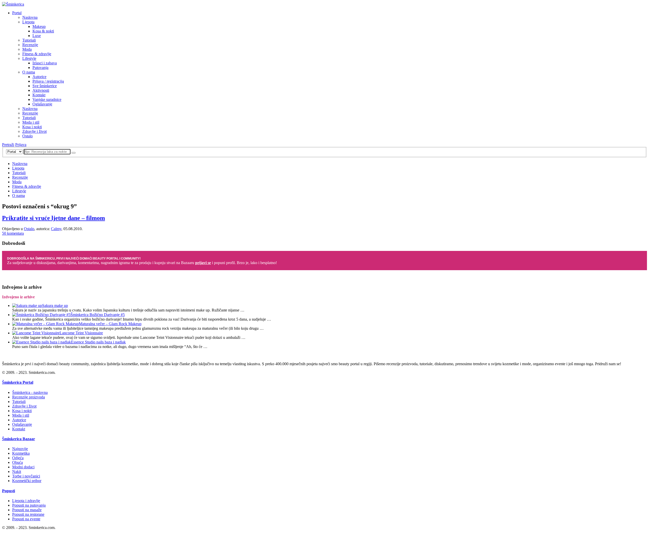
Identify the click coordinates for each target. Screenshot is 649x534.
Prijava (20, 144)
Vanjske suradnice (46, 99)
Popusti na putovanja (29, 505)
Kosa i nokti (32, 127)
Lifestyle (29, 58)
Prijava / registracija (48, 81)
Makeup (39, 26)
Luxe (36, 35)
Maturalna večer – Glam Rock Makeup (110, 324)
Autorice (39, 77)
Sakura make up (55, 305)
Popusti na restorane (28, 514)
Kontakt (38, 95)
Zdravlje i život (34, 131)
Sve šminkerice (44, 86)
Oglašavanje (42, 104)
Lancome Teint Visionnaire (81, 333)
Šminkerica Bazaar (18, 439)
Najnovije (20, 449)
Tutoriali (29, 40)
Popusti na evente (26, 519)
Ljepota (28, 22)
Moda (27, 49)
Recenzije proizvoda (28, 397)
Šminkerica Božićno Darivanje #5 (97, 314)
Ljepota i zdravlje (26, 501)
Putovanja (40, 67)
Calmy (56, 229)
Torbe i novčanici (26, 476)
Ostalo (27, 136)
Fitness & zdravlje (36, 54)
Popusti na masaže (27, 510)
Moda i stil (30, 122)
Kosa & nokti (43, 31)
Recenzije (30, 45)
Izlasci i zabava (44, 63)
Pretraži (8, 144)
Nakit (16, 471)
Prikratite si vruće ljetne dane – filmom (53, 218)
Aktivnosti (40, 90)
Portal (17, 13)
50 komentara (13, 233)
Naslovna (30, 17)
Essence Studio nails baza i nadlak (98, 342)
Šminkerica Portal (17, 382)
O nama (28, 72)
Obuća (17, 462)
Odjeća (18, 458)
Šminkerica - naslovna (30, 392)
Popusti (8, 491)
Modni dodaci (23, 467)
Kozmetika (21, 453)
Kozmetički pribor (26, 480)
